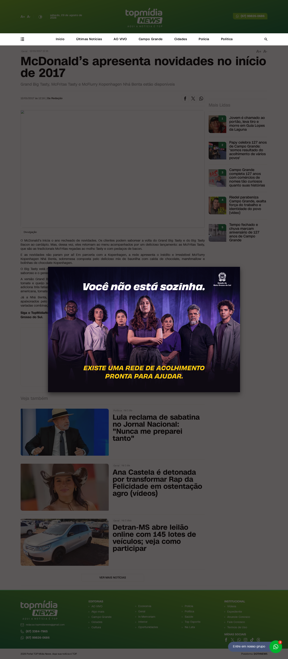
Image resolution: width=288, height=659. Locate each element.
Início (60, 39)
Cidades (180, 39)
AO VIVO (120, 39)
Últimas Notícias (89, 39)
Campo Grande (151, 39)
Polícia (204, 39)
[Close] (240, 266)
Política (227, 39)
